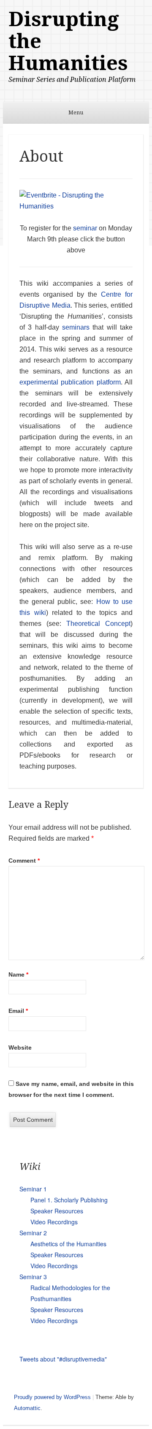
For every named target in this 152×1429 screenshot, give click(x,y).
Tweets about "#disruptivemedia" (63, 1359)
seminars (76, 327)
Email (18, 1010)
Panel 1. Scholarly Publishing (69, 1200)
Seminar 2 (33, 1233)
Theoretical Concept (98, 623)
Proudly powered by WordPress (52, 1397)
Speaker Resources (56, 1211)
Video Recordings (54, 1222)
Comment (24, 860)
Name (18, 974)
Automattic (27, 1408)
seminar (85, 228)
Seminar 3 (33, 1276)
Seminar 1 (33, 1189)
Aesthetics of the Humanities (68, 1244)
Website (20, 1047)
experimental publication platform (69, 382)
